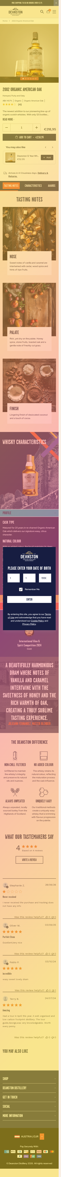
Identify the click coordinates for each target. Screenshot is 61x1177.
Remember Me (32, 589)
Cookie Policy (37, 620)
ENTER (29, 599)
